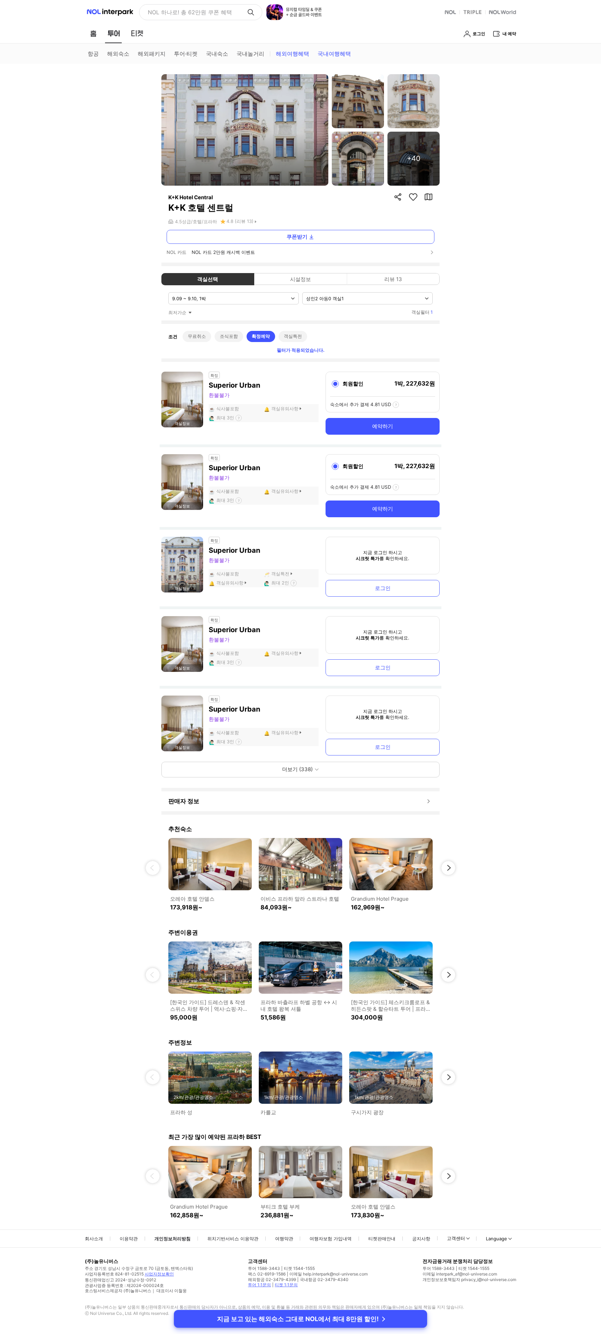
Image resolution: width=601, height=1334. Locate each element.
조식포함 (229, 336)
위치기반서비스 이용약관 (232, 1238)
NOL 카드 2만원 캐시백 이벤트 (223, 252)
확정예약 (261, 336)
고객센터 (456, 1238)
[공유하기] (398, 196)
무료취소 (197, 336)
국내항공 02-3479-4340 (324, 1279)
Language (496, 1238)
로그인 (383, 588)
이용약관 (129, 1238)
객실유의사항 (284, 408)
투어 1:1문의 (259, 1284)
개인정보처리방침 (172, 1238)
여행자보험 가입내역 (331, 1238)
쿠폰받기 (297, 236)
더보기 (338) (297, 769)
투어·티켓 (186, 53)
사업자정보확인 (159, 1274)
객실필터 (422, 312)
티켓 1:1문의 (286, 1284)
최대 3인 (225, 417)
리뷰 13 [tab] (393, 279)
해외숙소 (118, 53)
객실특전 (293, 336)
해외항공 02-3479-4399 (272, 1279)
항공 (93, 53)
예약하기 (382, 426)
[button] (153, 868)
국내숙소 (217, 53)
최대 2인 (280, 582)
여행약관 (284, 1238)
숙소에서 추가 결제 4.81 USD (360, 404)
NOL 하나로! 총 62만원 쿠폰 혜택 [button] (190, 12)
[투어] (113, 33)
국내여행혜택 (334, 53)
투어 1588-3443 (264, 1268)
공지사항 (421, 1238)
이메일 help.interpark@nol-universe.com (328, 1274)
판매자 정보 (183, 801)
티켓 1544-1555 (299, 1268)
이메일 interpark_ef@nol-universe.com (460, 1274)
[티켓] (137, 33)
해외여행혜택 (292, 53)
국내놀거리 (250, 53)
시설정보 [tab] (300, 279)
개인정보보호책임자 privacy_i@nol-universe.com (469, 1279)
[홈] (93, 33)
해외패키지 (152, 53)
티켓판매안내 (381, 1238)
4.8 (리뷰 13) (240, 221)
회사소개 (94, 1238)
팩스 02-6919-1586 (267, 1274)
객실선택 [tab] (207, 279)
